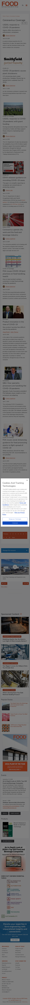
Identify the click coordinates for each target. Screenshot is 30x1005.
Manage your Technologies (15, 519)
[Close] (27, 480)
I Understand (15, 523)
